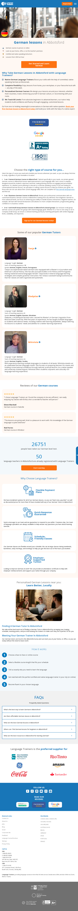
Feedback (5, 835)
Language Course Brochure (10, 838)
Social (3, 830)
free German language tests (65, 189)
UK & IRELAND (45, 824)
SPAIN (42, 836)
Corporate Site (6, 832)
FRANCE (43, 841)
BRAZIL (43, 830)
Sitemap (4, 841)
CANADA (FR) (53, 819)
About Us (4, 821)
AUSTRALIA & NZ (45, 827)
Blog (3, 827)
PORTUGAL (44, 838)
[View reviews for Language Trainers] (49, 902)
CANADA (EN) (44, 819)
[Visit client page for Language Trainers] (30, 903)
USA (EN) (43, 822)
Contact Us (5, 818)
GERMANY (43, 833)
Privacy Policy (6, 844)
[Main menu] (75, 4)
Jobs (3, 824)
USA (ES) (48, 822)
